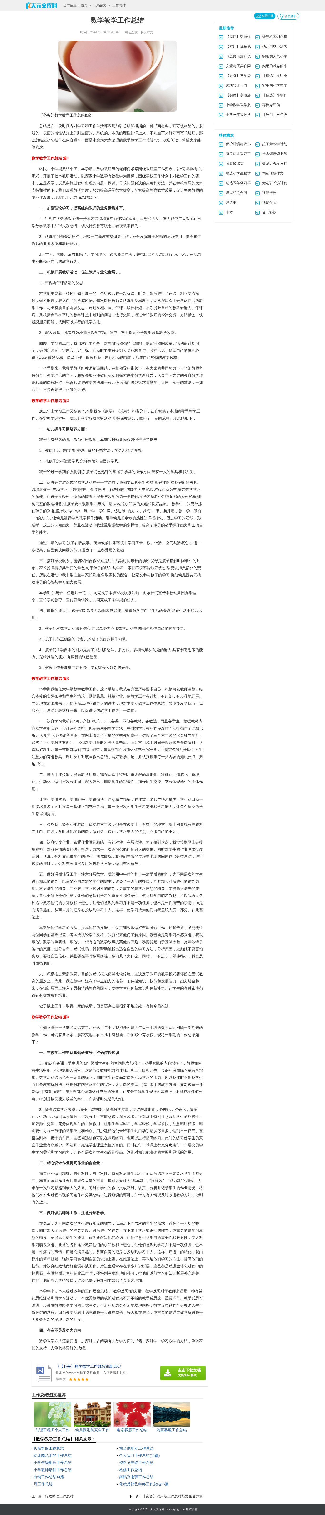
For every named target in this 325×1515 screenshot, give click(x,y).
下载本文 (146, 32)
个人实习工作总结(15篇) (139, 1456)
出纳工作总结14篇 (49, 1477)
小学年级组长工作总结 (53, 1463)
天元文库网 (157, 1509)
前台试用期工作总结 (136, 1448)
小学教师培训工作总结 (53, 1470)
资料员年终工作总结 (136, 1463)
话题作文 (269, 202)
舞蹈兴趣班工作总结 (136, 1477)
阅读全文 (131, 32)
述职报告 (269, 193)
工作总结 (119, 5)
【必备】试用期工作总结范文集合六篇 (172, 1496)
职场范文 (100, 5)
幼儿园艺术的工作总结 (53, 1456)
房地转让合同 (236, 85)
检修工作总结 (130, 1470)
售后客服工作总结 (49, 1448)
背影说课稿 (235, 163)
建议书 (231, 202)
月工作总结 (43, 1484)
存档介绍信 (271, 105)
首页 (84, 5)
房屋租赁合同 (236, 193)
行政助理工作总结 (59, 1496)
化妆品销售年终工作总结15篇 (144, 1484)
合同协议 (269, 212)
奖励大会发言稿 (274, 163)
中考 (229, 212)
